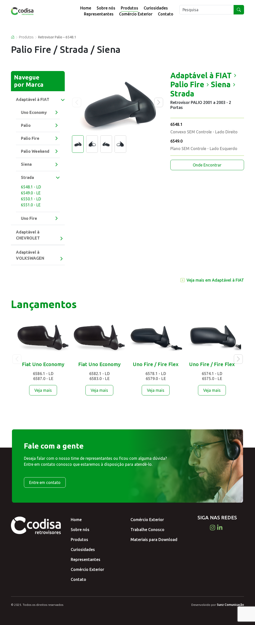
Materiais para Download (153, 539)
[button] (158, 102)
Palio (26, 125)
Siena (26, 164)
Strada (27, 177)
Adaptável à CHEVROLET (28, 235)
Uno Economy (34, 112)
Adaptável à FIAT (32, 99)
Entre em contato (45, 482)
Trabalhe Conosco (147, 529)
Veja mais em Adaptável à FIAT (215, 280)
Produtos (129, 8)
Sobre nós (106, 8)
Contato (165, 14)
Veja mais (43, 390)
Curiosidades (156, 8)
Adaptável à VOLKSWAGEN (30, 255)
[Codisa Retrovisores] (29, 11)
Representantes (99, 14)
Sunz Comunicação (230, 604)
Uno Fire (29, 218)
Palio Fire (30, 138)
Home (85, 8)
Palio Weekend (35, 151)
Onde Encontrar (207, 165)
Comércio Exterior (135, 14)
